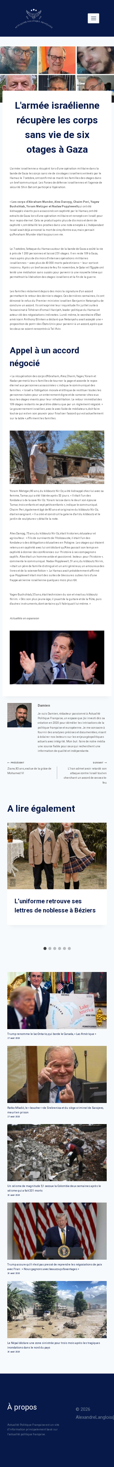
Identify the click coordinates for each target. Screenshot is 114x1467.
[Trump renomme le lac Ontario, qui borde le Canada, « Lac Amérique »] (57, 1000)
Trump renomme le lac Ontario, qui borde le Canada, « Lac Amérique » (51, 1034)
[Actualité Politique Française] (34, 18)
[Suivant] (101, 883)
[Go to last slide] (13, 883)
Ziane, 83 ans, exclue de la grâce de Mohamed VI (29, 768)
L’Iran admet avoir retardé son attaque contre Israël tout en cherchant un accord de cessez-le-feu (85, 772)
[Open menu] (93, 18)
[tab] (45, 948)
